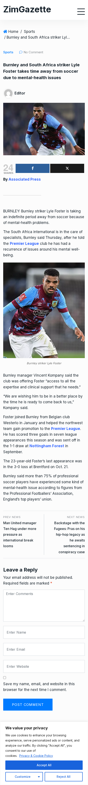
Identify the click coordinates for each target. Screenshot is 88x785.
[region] (44, 753)
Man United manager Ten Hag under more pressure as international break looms (20, 534)
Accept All (44, 765)
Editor (20, 93)
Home (13, 31)
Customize (23, 776)
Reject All (63, 776)
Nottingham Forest (46, 446)
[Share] (33, 168)
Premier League (24, 243)
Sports (29, 31)
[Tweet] (67, 168)
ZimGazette (27, 9)
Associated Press (25, 179)
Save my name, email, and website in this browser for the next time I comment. (39, 687)
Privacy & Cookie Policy (36, 755)
